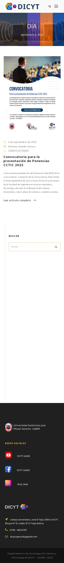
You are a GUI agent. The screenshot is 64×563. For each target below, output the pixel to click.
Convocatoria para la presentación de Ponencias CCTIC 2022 (26, 161)
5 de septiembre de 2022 (22, 142)
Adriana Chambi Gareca (21, 147)
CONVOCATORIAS (18, 151)
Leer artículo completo (17, 200)
